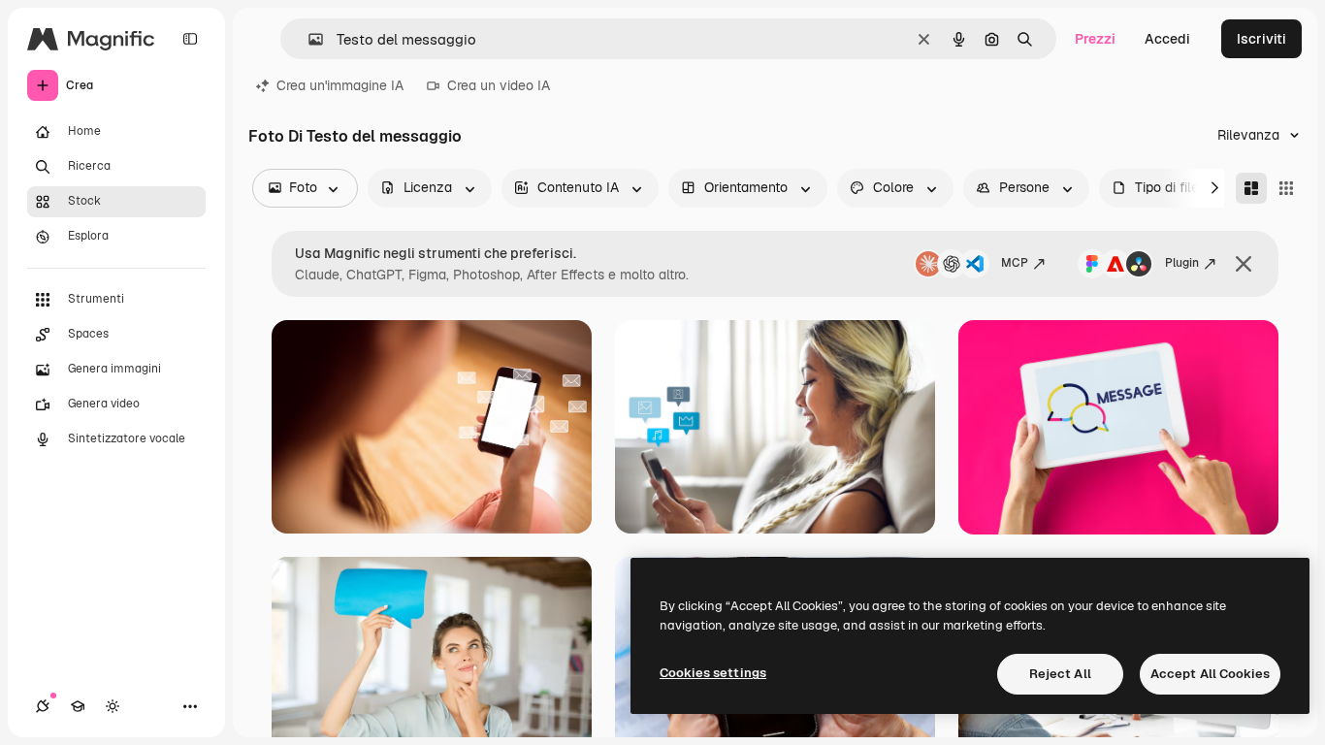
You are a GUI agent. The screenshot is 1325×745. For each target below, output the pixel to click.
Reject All (1060, 673)
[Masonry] (1251, 188)
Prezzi (1095, 39)
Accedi (1167, 39)
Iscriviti (1261, 39)
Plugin (1182, 263)
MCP (1014, 263)
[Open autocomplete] (308, 39)
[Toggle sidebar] (190, 38)
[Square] (1286, 188)
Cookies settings (713, 672)
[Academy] (77, 706)
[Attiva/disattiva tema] (112, 706)
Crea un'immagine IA (340, 85)
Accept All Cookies (1210, 673)
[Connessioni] (42, 706)
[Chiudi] (1243, 263)
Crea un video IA (498, 85)
